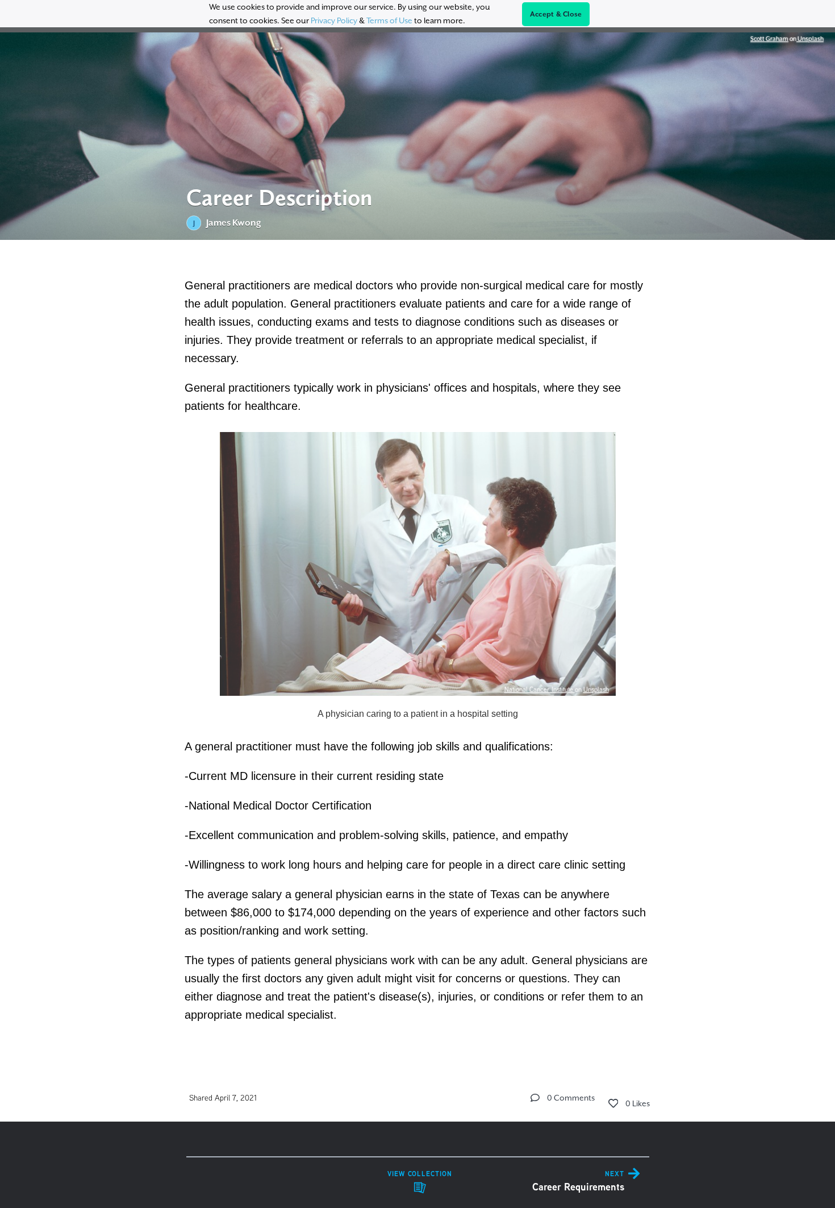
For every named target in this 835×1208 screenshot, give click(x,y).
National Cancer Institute (539, 689)
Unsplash (810, 38)
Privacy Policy (334, 20)
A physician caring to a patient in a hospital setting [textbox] (418, 714)
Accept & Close (556, 14)
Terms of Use (389, 20)
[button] (535, 1097)
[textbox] (417, 649)
